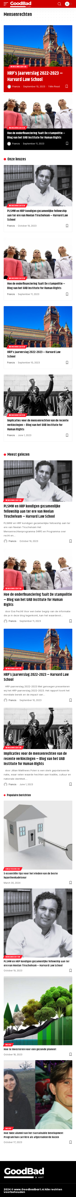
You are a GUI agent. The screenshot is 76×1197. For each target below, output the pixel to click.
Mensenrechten (18, 66)
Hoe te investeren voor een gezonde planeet (30, 1049)
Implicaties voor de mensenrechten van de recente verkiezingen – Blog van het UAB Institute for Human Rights (37, 425)
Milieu (8, 1044)
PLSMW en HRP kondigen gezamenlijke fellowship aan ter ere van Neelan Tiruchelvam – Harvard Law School (37, 215)
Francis (16, 86)
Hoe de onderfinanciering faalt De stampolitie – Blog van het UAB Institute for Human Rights (36, 135)
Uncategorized (13, 869)
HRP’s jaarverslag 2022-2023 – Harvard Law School (35, 76)
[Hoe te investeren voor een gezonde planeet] (38, 1010)
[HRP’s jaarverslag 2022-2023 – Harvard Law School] (38, 46)
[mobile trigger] (7, 4)
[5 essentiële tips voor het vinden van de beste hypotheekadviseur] (38, 835)
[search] (59, 4)
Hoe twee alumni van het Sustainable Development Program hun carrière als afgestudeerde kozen (33, 1135)
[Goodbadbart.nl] (20, 4)
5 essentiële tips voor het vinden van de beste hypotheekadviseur (31, 875)
